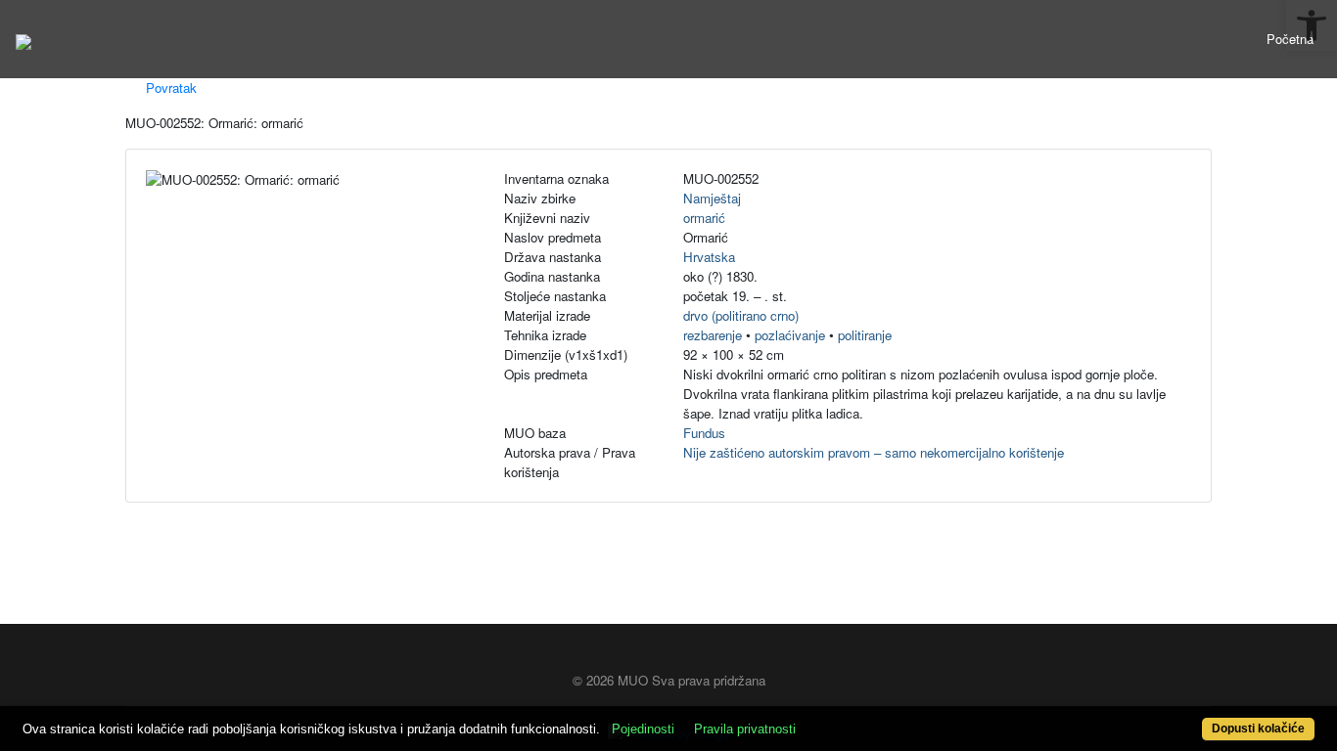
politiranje (865, 335)
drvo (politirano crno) (741, 315)
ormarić (704, 217)
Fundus (704, 432)
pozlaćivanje (790, 335)
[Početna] (23, 39)
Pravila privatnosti (745, 729)
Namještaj (712, 198)
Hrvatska (709, 256)
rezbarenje (712, 335)
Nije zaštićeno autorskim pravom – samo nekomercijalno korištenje (873, 452)
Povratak (169, 87)
